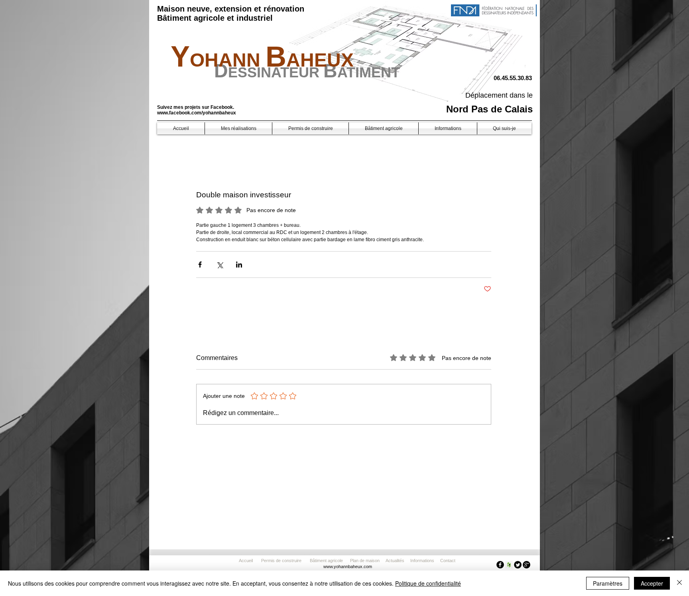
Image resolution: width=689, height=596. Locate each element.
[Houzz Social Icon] (509, 564)
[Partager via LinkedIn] (239, 264)
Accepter (652, 583)
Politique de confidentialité (428, 583)
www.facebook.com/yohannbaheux (196, 113)
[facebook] (500, 564)
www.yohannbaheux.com (347, 566)
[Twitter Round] (518, 564)
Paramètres (607, 583)
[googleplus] (526, 564)
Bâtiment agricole (327, 560)
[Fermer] (679, 583)
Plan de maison (365, 560)
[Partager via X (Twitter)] (219, 264)
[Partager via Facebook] (200, 264)
